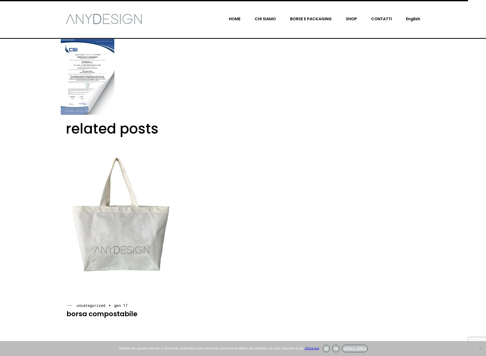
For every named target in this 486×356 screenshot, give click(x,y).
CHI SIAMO (265, 19)
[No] (480, 348)
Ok (326, 348)
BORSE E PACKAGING (311, 19)
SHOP (351, 19)
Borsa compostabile (102, 313)
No (336, 348)
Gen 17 (121, 305)
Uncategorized (90, 305)
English (413, 19)
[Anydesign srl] (104, 18)
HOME (234, 19)
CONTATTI (381, 19)
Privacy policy (354, 348)
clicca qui (312, 348)
